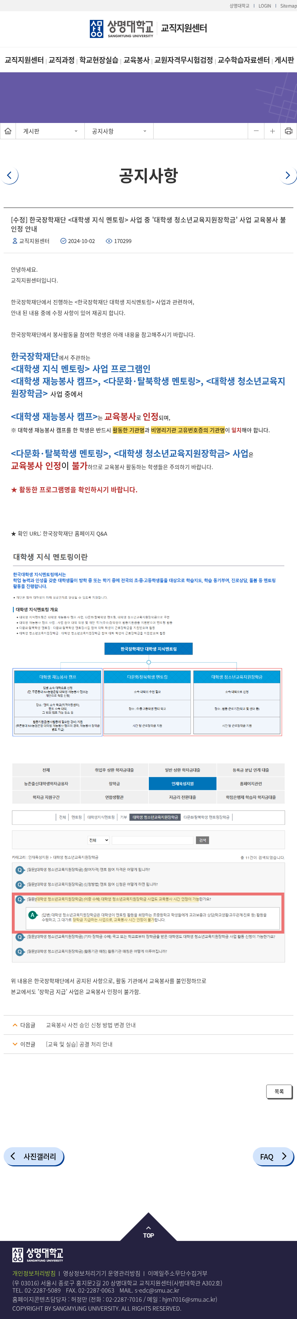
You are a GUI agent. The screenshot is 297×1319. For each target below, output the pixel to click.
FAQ (266, 1156)
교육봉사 (137, 60)
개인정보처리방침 (34, 1273)
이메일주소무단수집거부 (178, 1273)
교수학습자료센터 (244, 60)
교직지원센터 (184, 27)
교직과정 (62, 60)
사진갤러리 (40, 1156)
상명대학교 (240, 6)
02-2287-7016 (124, 1299)
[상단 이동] (149, 1227)
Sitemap (288, 6)
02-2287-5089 (43, 1290)
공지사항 (103, 131)
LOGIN (265, 6)
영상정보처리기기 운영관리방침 (102, 1273)
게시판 (284, 60)
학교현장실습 (98, 60)
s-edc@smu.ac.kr (157, 1290)
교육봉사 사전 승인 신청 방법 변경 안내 (91, 1025)
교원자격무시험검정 (183, 60)
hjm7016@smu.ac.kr (189, 1299)
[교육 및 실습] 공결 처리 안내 (79, 1044)
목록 (279, 1091)
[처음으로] (8, 131)
